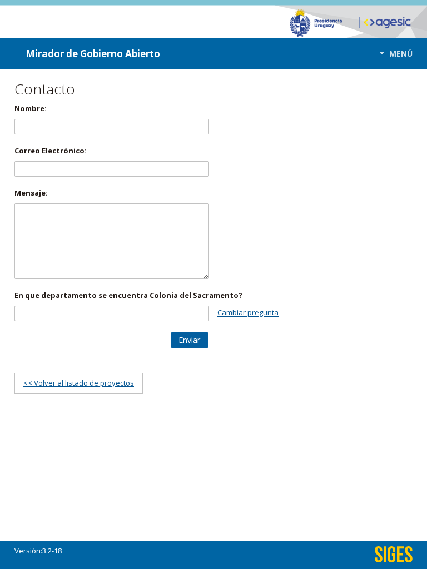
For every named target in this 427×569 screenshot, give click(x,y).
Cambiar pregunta (248, 313)
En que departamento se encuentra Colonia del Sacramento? (128, 295)
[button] (393, 53)
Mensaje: (31, 193)
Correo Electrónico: (50, 151)
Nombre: (30, 108)
